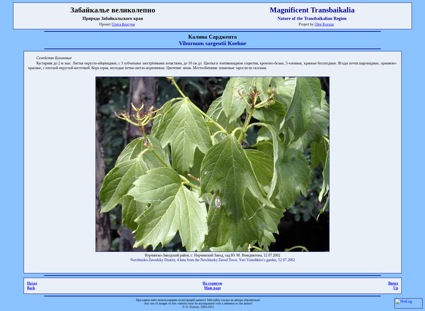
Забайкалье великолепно (112, 10)
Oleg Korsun (324, 24)
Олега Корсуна (123, 24)
